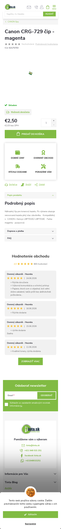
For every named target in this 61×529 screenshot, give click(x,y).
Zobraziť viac (30, 361)
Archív (8, 488)
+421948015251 (33, 460)
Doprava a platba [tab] (15, 231)
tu (21, 405)
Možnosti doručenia (20, 112)
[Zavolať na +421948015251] (36, 7)
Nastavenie (30, 523)
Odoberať (46, 395)
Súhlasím (32, 514)
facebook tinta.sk (33, 455)
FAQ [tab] (9, 238)
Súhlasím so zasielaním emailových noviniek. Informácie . (30, 404)
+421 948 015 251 (32, 450)
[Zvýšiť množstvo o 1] (53, 121)
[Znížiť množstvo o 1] (53, 125)
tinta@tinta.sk (33, 445)
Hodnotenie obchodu (30, 256)
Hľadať (49, 14)
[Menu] (54, 7)
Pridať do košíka (33, 134)
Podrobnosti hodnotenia (46, 44)
